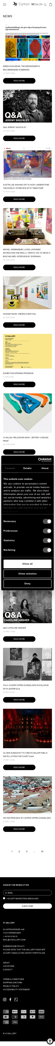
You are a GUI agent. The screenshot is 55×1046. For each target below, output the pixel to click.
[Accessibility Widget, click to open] (50, 1041)
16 (42, 851)
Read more (19, 81)
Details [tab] (27, 468)
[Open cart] (50, 4)
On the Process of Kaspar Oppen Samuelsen (27, 818)
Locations (8, 966)
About (6, 963)
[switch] (47, 530)
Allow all (27, 563)
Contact (8, 970)
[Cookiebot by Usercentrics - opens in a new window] (38, 460)
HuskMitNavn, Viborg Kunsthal (19, 314)
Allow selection (27, 573)
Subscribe (27, 906)
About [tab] (45, 468)
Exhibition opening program (18, 373)
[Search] (45, 4)
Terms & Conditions (13, 979)
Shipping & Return (12, 983)
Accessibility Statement (16, 990)
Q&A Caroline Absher (14, 628)
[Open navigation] (4, 4)
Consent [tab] (10, 468)
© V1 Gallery (10, 1033)
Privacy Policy (11, 986)
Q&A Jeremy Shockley (15, 127)
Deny (27, 583)
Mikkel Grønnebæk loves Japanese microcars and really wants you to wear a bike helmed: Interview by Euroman (26, 253)
